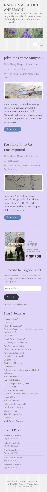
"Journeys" (9, 322)
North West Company (13, 407)
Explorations (9, 367)
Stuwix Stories (10, 411)
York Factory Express (13, 421)
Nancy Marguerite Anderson (24, 64)
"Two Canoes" (10, 336)
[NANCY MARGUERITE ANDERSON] (23, 32)
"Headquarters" (11, 319)
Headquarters (10, 387)
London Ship (9, 397)
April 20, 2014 (14, 161)
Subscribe (11, 297)
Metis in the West (12, 400)
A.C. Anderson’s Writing (15, 346)
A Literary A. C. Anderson (15, 342)
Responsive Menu (41, 44)
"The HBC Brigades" (17, 74)
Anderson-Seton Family (14, 353)
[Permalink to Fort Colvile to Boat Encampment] (23, 182)
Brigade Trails (10, 360)
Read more (12, 129)
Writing (7, 418)
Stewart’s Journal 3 (12, 465)
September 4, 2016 (16, 69)
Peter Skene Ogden (12, 443)
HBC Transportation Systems (17, 383)
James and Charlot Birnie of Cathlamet (21, 394)
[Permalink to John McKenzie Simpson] (23, 90)
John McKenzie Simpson (23, 58)
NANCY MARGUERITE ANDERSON (22, 7)
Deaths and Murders (13, 363)
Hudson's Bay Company (14, 390)
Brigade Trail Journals (14, 356)
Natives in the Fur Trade (15, 404)
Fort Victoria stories (13, 376)
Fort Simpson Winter (13, 457)
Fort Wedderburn (12, 450)
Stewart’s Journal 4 (12, 436)
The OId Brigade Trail (13, 414)
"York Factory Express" (18, 165)
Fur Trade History (12, 380)
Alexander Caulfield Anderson (17, 349)
